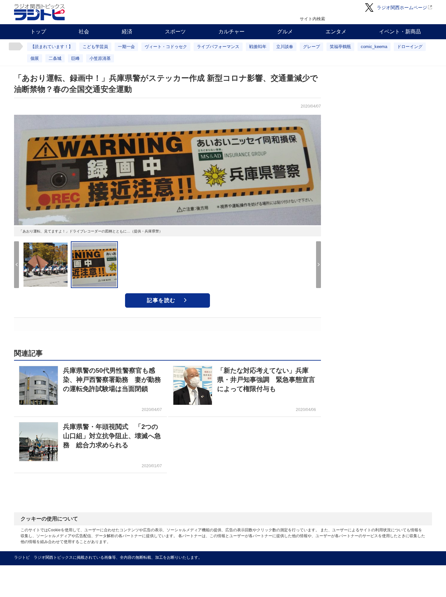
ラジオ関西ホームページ (402, 7)
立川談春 (284, 46)
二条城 (55, 58)
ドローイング (409, 46)
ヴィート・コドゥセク (166, 46)
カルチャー (231, 31)
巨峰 (75, 58)
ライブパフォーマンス (218, 46)
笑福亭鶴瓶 (340, 46)
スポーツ (175, 31)
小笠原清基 (100, 58)
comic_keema (374, 46)
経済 (127, 31)
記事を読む (161, 300)
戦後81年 (257, 46)
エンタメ (336, 31)
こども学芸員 (95, 46)
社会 (84, 31)
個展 (34, 58)
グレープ (311, 46)
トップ (38, 31)
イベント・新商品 (400, 31)
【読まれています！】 (51, 46)
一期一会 (126, 46)
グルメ (285, 31)
